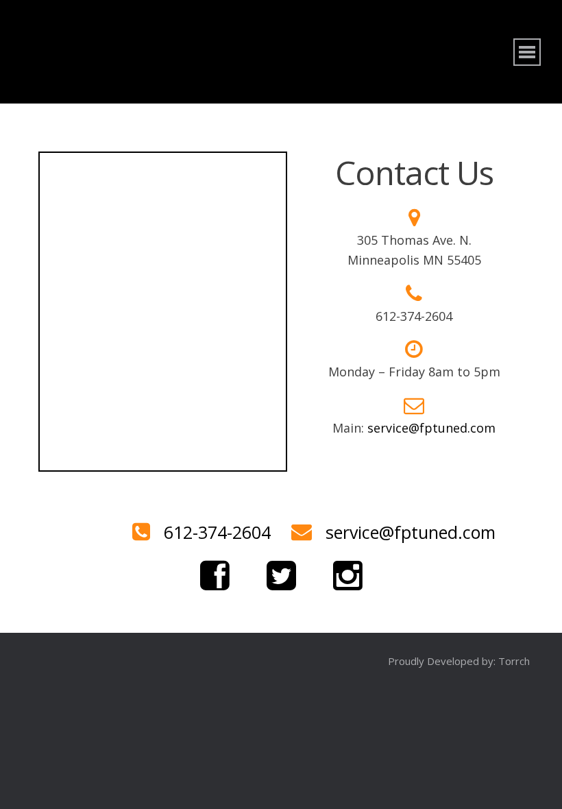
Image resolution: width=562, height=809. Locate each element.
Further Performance (178, 51)
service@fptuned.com (431, 428)
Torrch (514, 661)
